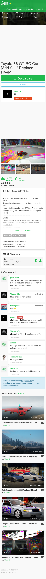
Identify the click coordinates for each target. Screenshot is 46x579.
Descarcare (24, 78)
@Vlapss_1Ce (16, 320)
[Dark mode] (39, 9)
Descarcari (9, 180)
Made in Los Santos (8, 572)
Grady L (17, 91)
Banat (20, 317)
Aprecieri (22, 180)
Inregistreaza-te (9, 383)
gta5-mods (14, 277)
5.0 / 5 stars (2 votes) (7, 185)
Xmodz (13, 342)
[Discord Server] (15, 94)
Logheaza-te (26, 380)
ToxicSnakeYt (16, 357)
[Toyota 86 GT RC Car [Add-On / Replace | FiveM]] (23, 151)
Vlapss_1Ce (15, 294)
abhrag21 (14, 368)
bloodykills (15, 305)
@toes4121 (15, 334)
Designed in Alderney (9, 570)
